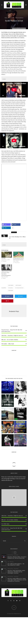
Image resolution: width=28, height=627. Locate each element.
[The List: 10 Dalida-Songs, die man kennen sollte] (20, 387)
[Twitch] (19, 600)
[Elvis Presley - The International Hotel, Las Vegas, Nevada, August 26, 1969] (7, 440)
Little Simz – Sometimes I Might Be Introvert (12, 335)
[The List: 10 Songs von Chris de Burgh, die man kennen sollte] (7, 400)
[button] (6, 224)
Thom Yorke (11, 290)
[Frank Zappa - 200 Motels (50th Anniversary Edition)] (7, 427)
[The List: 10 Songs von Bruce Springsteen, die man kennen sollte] (7, 414)
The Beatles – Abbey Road (7, 343)
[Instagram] (13, 600)
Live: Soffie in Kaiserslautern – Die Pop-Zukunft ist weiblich (16, 564)
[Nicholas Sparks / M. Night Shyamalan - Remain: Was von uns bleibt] (20, 427)
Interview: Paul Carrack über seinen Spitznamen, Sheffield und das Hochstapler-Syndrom (16, 572)
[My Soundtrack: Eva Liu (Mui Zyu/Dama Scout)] (18, 255)
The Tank (3, 258)
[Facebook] (8, 600)
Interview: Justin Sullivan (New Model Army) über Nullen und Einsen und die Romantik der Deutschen (17, 580)
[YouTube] (16, 600)
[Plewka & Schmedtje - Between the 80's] (20, 400)
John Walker (11, 285)
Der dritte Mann (5, 524)
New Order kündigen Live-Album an (17, 237)
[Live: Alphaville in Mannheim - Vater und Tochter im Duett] (20, 440)
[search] (24, 541)
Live (8, 561)
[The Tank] (6, 255)
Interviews (16, 554)
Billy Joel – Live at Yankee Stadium (9, 339)
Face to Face (10, 554)
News (6, 17)
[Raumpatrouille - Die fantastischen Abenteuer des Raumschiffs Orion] (20, 414)
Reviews (12, 561)
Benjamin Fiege (14, 311)
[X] (10, 600)
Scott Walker (18, 285)
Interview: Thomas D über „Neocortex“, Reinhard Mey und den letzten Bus (17, 557)
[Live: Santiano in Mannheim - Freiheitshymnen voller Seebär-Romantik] (7, 387)
